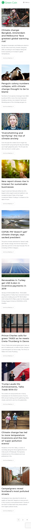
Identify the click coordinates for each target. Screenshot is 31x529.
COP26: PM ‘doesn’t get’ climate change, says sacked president (14, 235)
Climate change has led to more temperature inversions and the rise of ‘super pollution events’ (14, 438)
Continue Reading (9, 58)
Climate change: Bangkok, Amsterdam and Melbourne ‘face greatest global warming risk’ (15, 36)
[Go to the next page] (27, 519)
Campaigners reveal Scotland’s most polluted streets (15, 491)
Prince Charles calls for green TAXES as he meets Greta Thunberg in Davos (15, 338)
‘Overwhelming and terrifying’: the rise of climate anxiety (13, 136)
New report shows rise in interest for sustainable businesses (15, 184)
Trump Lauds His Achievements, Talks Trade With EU (13, 387)
